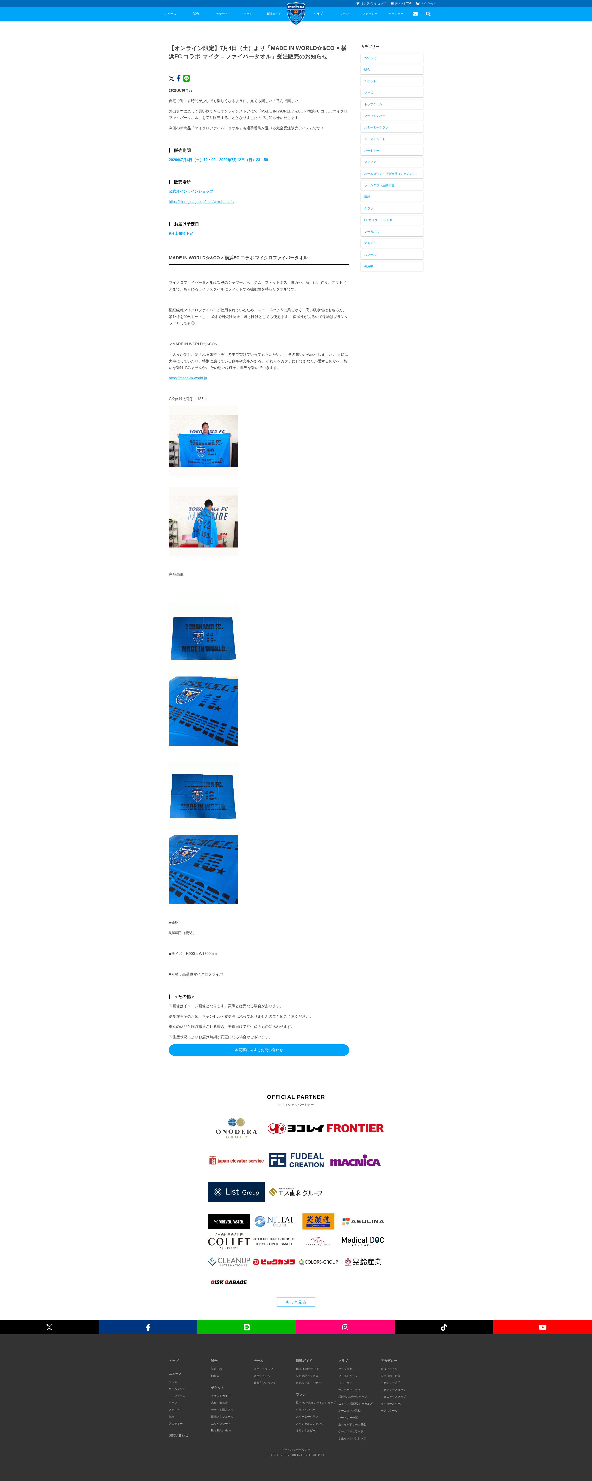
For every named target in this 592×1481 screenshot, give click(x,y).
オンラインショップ (373, 3)
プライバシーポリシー (296, 1449)
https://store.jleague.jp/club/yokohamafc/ (201, 202)
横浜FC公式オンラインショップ (316, 1402)
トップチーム (373, 104)
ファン (344, 14)
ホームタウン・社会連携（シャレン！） (391, 173)
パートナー (396, 14)
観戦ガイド (273, 14)
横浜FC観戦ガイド (307, 1369)
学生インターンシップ (352, 1438)
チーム (248, 14)
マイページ (428, 3)
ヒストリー (345, 1382)
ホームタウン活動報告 (379, 185)
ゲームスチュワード (350, 1431)
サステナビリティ (349, 1389)
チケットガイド (221, 1395)
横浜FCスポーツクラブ (352, 1396)
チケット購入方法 (222, 1409)
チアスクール (389, 1410)
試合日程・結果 (390, 1376)
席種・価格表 (219, 1402)
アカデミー (370, 14)
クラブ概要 (345, 1369)
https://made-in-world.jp (188, 378)
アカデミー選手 (390, 1382)
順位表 (215, 1376)
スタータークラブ (376, 127)
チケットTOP (403, 3)
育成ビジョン (389, 1369)
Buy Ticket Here (221, 1430)
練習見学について (265, 1382)
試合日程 (216, 1369)
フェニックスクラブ (393, 1396)
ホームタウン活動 (349, 1410)
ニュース (170, 14)
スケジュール (262, 1376)
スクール (370, 254)
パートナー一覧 (348, 1417)
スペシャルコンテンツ (310, 1423)
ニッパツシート (221, 1423)
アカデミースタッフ (393, 1389)
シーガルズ (371, 231)
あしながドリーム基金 (352, 1424)
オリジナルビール (307, 1430)
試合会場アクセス (307, 1376)
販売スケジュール (222, 1416)
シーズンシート (374, 139)
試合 (196, 14)
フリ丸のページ (348, 1376)
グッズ (368, 92)
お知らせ (370, 58)
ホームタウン (177, 1389)
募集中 (368, 266)
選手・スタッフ (263, 1369)
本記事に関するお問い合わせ (259, 1050)
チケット (222, 14)
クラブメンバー (374, 116)
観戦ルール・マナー (308, 1382)
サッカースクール (392, 1403)
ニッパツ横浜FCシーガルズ (355, 1403)
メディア (370, 162)
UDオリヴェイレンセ (378, 220)
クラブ (318, 14)
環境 (367, 197)
